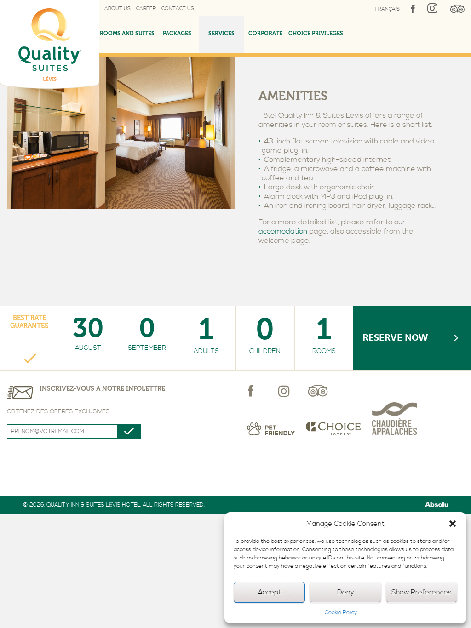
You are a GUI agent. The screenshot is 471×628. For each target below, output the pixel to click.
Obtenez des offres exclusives (58, 411)
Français (387, 9)
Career (146, 9)
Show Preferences (421, 592)
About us (117, 9)
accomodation (282, 231)
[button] (452, 523)
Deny (345, 592)
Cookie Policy (341, 612)
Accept (269, 592)
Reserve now (395, 337)
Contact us (177, 9)
